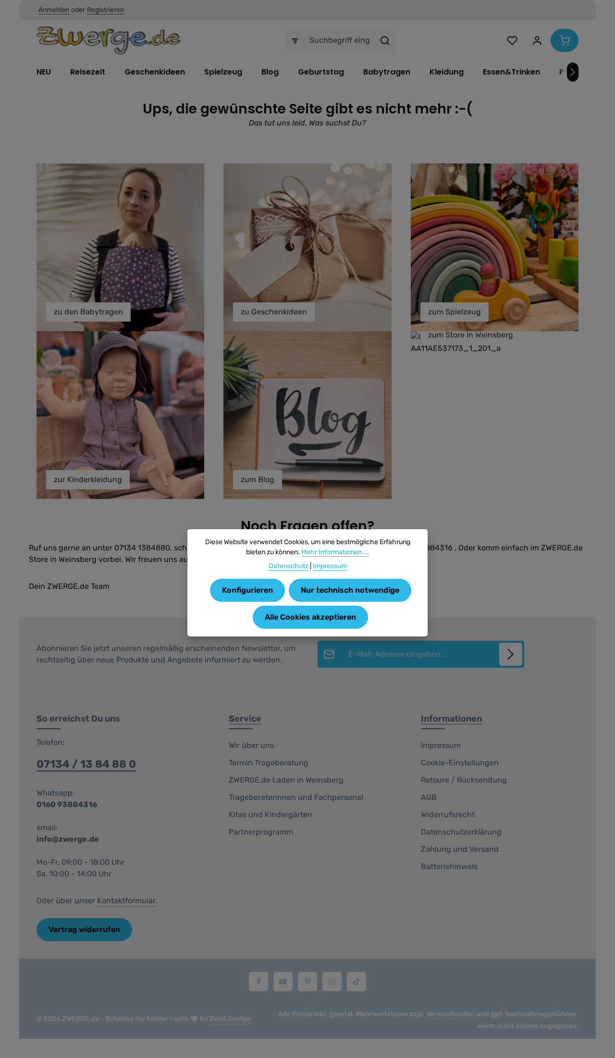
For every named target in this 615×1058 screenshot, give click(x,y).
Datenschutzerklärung (461, 831)
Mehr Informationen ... (335, 552)
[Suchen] (385, 40)
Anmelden (53, 10)
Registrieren (105, 10)
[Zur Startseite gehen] (109, 40)
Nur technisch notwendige (350, 590)
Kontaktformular (126, 900)
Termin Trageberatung (268, 762)
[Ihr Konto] (537, 40)
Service (245, 718)
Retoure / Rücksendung (464, 779)
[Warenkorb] (564, 40)
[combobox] (340, 40)
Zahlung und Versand (460, 849)
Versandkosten (450, 1014)
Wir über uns (251, 745)
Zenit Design (230, 1019)
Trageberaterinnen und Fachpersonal (296, 797)
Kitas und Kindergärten (270, 814)
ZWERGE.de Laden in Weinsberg (286, 779)
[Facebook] (258, 981)
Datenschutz (288, 566)
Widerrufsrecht (448, 814)
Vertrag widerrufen (84, 929)
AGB (429, 797)
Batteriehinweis (449, 866)
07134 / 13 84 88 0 (86, 764)
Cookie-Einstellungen (460, 762)
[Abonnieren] (510, 654)
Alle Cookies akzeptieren (310, 617)
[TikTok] (356, 981)
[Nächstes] (572, 72)
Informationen (451, 718)
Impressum (441, 745)
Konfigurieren (247, 590)
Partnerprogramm (261, 831)
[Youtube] (283, 981)
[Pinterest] (307, 981)
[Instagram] (332, 981)
